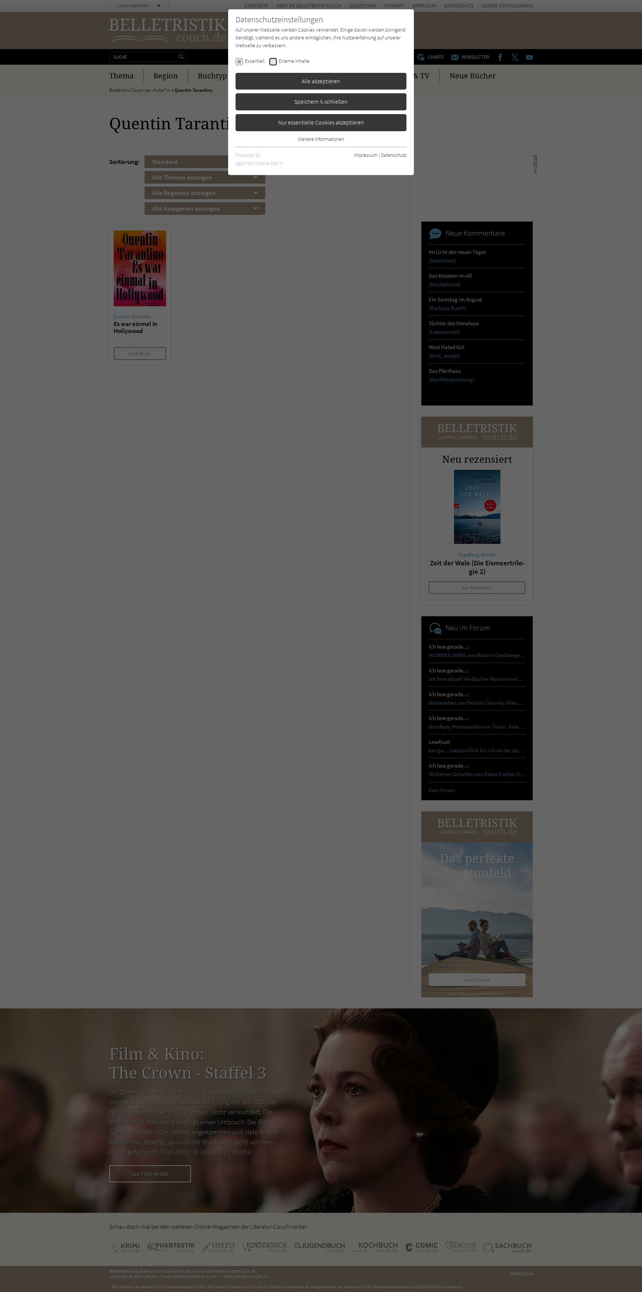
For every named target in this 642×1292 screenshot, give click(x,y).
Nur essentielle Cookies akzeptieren (321, 122)
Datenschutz (393, 155)
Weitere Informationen (321, 139)
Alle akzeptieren (321, 81)
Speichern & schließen (321, 101)
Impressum (365, 155)
